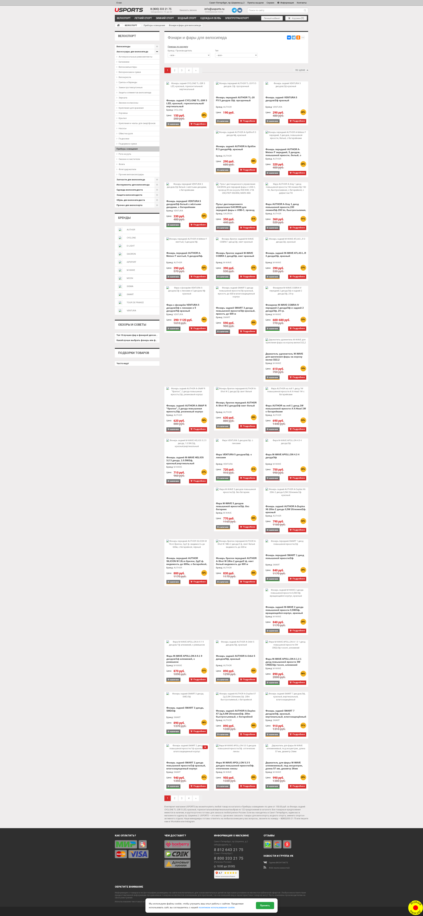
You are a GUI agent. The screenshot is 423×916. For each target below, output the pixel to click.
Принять (265, 905)
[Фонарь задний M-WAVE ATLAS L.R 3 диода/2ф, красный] (286, 240)
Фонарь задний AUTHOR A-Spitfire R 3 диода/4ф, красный (236, 148)
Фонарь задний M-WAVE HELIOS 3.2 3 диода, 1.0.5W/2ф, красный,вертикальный (185, 460)
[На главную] (118, 25)
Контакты (302, 2)
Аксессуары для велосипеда (132, 51)
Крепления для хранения (131, 108)
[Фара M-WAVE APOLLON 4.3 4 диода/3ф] (286, 442)
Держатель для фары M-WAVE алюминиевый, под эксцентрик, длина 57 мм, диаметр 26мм (284, 765)
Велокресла (125, 77)
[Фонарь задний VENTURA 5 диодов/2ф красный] (286, 85)
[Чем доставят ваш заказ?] (186, 854)
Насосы (123, 128)
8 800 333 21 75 (228, 858)
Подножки (124, 138)
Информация (287, 2)
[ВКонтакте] (289, 37)
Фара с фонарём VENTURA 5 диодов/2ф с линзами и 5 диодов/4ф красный (182, 308)
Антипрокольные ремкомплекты (135, 56)
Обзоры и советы (132, 324)
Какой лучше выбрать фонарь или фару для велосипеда (137, 340)
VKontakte (175, 821)
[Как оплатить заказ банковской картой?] (137, 849)
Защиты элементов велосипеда (135, 92)
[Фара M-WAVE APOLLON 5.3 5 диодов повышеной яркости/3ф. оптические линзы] (236, 748)
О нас (119, 2)
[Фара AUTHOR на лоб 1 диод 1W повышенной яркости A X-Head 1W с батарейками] (286, 391)
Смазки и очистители (129, 159)
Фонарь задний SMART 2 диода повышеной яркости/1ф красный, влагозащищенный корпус (186, 765)
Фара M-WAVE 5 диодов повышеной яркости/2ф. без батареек (232, 506)
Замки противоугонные (130, 87)
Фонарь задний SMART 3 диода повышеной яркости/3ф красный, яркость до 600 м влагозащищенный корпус (235, 312)
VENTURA (131, 310)
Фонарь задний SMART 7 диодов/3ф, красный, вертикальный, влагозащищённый (286, 713)
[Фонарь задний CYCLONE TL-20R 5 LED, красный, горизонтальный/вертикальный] (186, 86)
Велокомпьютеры (128, 67)
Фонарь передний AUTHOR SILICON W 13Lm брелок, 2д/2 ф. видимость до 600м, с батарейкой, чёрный (186, 562)
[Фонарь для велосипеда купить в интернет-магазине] (129, 10)
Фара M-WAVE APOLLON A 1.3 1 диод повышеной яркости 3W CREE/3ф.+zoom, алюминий (283, 662)
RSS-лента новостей (279, 868)
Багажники (124, 62)
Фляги (122, 164)
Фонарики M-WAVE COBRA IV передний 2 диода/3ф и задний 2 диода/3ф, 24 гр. (285, 308)
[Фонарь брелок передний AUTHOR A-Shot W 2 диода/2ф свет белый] (236, 390)
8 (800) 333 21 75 (160, 9)
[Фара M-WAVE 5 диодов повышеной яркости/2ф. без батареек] (236, 491)
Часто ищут (122, 363)
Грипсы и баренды (128, 82)
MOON (130, 278)
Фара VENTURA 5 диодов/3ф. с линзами (234, 456)
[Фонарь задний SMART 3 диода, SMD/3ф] (186, 695)
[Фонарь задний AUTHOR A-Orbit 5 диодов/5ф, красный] (236, 643)
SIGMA (130, 286)
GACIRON (131, 254)
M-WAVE (131, 270)
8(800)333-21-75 (288, 818)
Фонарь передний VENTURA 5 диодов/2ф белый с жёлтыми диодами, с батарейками (183, 204)
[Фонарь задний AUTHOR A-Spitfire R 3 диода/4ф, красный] (236, 134)
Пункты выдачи (255, 2)
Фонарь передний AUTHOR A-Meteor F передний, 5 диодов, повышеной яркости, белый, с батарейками (283, 154)
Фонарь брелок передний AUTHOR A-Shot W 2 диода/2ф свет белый (236, 404)
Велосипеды (123, 46)
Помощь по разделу (178, 46)
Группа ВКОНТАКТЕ (278, 863)
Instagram (190, 821)
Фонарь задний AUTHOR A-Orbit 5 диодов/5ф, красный (235, 657)
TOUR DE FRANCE (135, 302)
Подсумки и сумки (128, 144)
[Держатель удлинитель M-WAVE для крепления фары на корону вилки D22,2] (286, 341)
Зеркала (123, 97)
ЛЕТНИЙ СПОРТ (143, 18)
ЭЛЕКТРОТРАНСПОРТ (237, 18)
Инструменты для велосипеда (133, 184)
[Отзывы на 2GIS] (268, 844)
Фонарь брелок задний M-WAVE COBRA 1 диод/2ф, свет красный (235, 254)
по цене (300, 70)
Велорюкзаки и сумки (130, 72)
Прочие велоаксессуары (131, 174)
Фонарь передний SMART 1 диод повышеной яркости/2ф (285, 556)
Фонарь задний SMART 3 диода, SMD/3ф (185, 709)
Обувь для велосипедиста (130, 200)
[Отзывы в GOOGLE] (277, 844)
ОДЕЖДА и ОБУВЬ (210, 18)
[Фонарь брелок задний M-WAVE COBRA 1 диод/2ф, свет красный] (236, 240)
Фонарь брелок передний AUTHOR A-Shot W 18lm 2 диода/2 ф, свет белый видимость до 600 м (236, 561)
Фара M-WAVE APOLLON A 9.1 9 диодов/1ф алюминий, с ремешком (184, 659)
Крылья (123, 118)
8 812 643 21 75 (228, 850)
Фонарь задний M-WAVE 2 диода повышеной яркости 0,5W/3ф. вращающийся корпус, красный (284, 610)
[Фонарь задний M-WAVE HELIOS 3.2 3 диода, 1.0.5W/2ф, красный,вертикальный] (186, 443)
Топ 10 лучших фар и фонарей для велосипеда (137, 335)
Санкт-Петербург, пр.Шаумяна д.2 (226, 2)
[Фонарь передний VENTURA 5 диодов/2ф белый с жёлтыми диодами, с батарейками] (186, 187)
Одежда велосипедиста (129, 190)
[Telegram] (294, 37)
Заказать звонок (188, 10)
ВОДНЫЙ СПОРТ (187, 18)
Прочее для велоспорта (129, 205)
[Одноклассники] (298, 37)
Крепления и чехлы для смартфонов (137, 123)
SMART (130, 294)
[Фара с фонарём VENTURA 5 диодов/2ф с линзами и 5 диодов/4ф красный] (186, 290)
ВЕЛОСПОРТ (124, 18)
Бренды (124, 217)
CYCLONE (131, 237)
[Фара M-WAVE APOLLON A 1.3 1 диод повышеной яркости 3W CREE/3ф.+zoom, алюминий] (286, 644)
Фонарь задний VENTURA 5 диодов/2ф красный (281, 99)
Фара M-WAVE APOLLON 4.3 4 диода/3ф (282, 456)
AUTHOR (131, 229)
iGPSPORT (131, 262)
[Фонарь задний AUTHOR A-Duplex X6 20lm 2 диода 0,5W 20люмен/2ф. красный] (286, 492)
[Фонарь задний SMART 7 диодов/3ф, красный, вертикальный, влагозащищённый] (286, 696)
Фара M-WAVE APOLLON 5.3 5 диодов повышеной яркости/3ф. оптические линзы (235, 765)
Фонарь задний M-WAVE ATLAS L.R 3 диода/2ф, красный (286, 254)
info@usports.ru (214, 9)
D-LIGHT (131, 246)
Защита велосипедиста (129, 195)
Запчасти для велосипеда (130, 179)
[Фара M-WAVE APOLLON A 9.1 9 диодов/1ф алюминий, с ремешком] (186, 643)
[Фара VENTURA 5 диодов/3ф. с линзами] (236, 442)
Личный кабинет (272, 18)
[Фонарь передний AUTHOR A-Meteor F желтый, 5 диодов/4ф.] (186, 240)
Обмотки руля (126, 133)
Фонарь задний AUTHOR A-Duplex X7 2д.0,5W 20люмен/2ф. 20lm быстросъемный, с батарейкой (235, 713)
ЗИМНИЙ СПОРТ (165, 18)
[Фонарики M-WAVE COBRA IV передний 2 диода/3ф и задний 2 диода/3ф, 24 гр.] (286, 290)
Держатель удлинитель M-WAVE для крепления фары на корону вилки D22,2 (284, 356)
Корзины (123, 113)
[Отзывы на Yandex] (287, 844)
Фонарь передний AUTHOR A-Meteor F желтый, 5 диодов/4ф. (184, 254)
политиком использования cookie (217, 907)
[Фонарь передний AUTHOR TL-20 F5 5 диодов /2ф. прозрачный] (236, 85)
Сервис (270, 2)
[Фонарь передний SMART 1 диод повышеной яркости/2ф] (286, 543)
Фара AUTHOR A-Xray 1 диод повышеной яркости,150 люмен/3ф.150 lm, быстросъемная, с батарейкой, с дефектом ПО (286, 208)
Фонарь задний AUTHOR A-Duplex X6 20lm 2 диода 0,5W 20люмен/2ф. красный (286, 509)
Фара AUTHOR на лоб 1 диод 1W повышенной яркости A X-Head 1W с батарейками (286, 408)
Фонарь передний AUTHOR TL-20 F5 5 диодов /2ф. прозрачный (235, 99)
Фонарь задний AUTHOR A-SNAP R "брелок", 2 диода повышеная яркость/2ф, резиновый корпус (186, 408)
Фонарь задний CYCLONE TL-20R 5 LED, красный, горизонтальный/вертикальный (186, 103)
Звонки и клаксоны (128, 103)
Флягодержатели (127, 169)
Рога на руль (125, 154)
